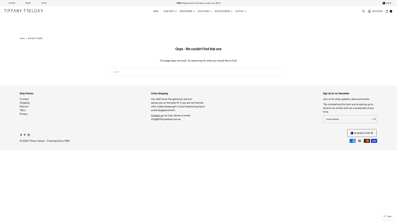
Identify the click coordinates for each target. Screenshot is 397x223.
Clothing (204, 11)
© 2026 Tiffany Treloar (32, 140)
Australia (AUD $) (363, 132)
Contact (11, 3)
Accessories (222, 11)
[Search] (364, 11)
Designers (186, 11)
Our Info (169, 11)
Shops (28, 3)
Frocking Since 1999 (58, 140)
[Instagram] (29, 135)
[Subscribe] (373, 119)
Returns (24, 106)
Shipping (24, 102)
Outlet (239, 11)
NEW (155, 11)
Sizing (43, 3)
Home (22, 38)
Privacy (24, 113)
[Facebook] (21, 135)
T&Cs (23, 110)
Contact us (157, 115)
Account (377, 11)
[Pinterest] (25, 135)
